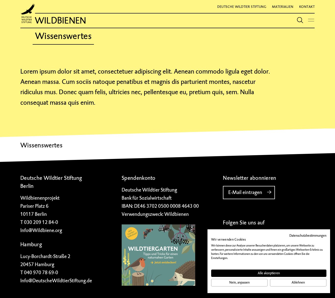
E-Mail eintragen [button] (245, 192)
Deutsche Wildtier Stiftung (241, 7)
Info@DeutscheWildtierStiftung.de (56, 281)
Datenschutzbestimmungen (307, 235)
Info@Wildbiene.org (41, 230)
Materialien (283, 7)
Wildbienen (60, 20)
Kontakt (307, 7)
